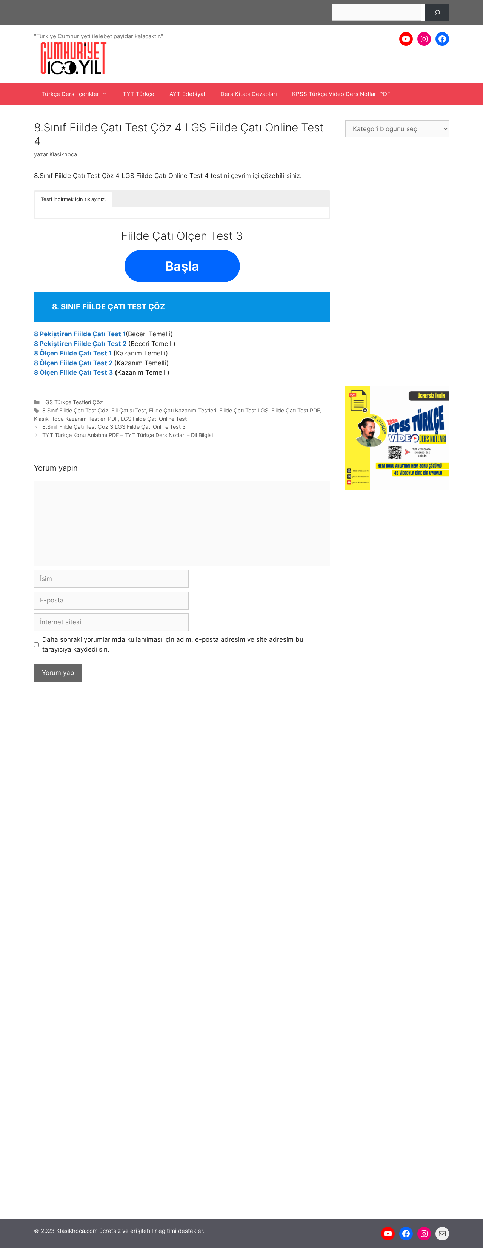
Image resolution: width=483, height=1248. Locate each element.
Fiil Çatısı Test (128, 410)
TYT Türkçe (138, 93)
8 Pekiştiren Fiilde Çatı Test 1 (80, 334)
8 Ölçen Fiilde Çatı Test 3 (73, 372)
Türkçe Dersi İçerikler (70, 93)
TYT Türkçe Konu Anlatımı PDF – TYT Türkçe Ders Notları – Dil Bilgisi (127, 435)
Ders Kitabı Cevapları (248, 93)
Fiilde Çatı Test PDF (295, 410)
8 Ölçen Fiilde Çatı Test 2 (73, 363)
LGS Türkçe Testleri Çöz (72, 402)
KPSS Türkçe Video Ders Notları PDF (341, 93)
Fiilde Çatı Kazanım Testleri (182, 410)
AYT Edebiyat (187, 93)
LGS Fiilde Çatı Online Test (154, 418)
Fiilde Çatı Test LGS (243, 410)
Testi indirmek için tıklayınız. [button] (73, 199)
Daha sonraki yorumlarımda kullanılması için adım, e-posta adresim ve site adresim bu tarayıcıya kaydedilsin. (172, 644)
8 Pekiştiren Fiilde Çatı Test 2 (80, 344)
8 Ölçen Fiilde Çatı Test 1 (73, 353)
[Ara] (437, 12)
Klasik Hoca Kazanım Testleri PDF (76, 418)
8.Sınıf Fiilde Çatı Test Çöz (75, 410)
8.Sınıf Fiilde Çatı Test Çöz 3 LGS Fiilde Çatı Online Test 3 (114, 426)
